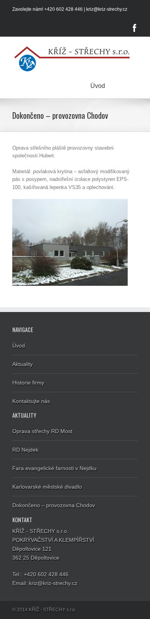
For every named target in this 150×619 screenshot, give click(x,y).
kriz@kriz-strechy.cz (106, 9)
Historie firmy (28, 382)
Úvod (97, 86)
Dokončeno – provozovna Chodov (53, 505)
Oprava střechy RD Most (42, 431)
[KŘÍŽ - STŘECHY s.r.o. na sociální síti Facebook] (134, 28)
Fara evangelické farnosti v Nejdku (54, 468)
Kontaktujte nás (31, 401)
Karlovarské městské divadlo (47, 487)
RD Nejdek (25, 450)
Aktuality (22, 364)
